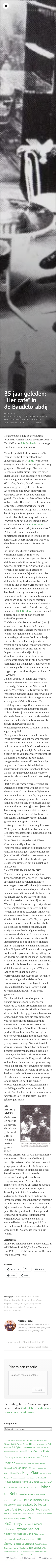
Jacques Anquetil (11, 1478)
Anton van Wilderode (33, 1440)
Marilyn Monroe (22, 1514)
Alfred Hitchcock (17, 1441)
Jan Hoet (39, 1478)
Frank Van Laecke (33, 1464)
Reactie (38, 1390)
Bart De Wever (16, 1444)
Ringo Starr (19, 1538)
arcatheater (11, 416)
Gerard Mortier (37, 1468)
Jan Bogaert (31, 1478)
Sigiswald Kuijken (11, 1548)
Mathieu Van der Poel (35, 1514)
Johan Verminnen (26, 1494)
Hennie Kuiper (16, 1473)
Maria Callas (11, 1514)
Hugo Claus (22, 416)
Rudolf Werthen (41, 1544)
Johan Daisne (35, 1488)
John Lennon (14, 1499)
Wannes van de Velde (31, 1551)
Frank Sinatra (21, 1463)
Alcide (7, 1440)
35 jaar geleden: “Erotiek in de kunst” (25, 1342)
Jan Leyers (24, 1303)
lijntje (31, 460)
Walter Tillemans (12, 1310)
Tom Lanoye (35, 1547)
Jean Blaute (44, 1482)
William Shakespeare (31, 419)
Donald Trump (19, 1452)
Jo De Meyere (10, 1307)
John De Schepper (40, 1494)
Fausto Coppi (35, 1458)
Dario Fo (25, 1300)
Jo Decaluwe (22, 1487)
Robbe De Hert (30, 1539)
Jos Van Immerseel (34, 1500)
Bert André (21, 1296)
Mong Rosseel (20, 1518)
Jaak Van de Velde (45, 1473)
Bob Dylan (16, 1447)
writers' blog (9, 414)
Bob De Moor (36, 524)
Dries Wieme (36, 1300)
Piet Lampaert (26, 1524)
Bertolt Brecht (42, 1444)
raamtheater (15, 419)
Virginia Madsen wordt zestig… (34, 1347)
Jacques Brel (22, 1478)
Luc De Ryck (33, 1509)
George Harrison (22, 1468)
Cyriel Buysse (41, 1447)
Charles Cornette (12, 1300)
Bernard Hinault (29, 1444)
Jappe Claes (35, 1303)
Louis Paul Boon (14, 1509)
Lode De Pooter (36, 1504)
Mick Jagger (47, 1514)
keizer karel (21, 1505)
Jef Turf (13, 1488)
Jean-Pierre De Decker (27, 1481)
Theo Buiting (24, 1548)
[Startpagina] (6, 6)
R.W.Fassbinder (29, 443)
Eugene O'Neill (11, 1303)
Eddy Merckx (34, 1451)
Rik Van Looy (30, 1534)
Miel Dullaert (8, 1519)
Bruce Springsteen (28, 1448)
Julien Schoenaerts (27, 1307)
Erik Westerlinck (22, 1457)
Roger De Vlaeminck (25, 1543)
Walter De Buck (16, 1552)
